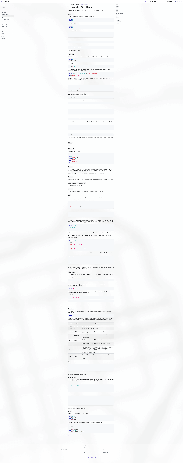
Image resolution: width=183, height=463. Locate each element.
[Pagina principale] (69, 4)
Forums (151, 1)
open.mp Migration (64, 449)
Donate (163, 1)
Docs (145, 1)
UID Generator (105, 452)
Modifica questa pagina (73, 435)
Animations (105, 450)
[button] (7, 5)
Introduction (63, 447)
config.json (63, 450)
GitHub (83, 449)
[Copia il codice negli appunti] (112, 19)
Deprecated (118, 20)
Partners (159, 1)
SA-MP (104, 453)
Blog (148, 1)
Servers (155, 1)
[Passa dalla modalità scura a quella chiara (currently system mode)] (173, 1)
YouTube (83, 452)
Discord (83, 447)
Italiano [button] (169, 1)
